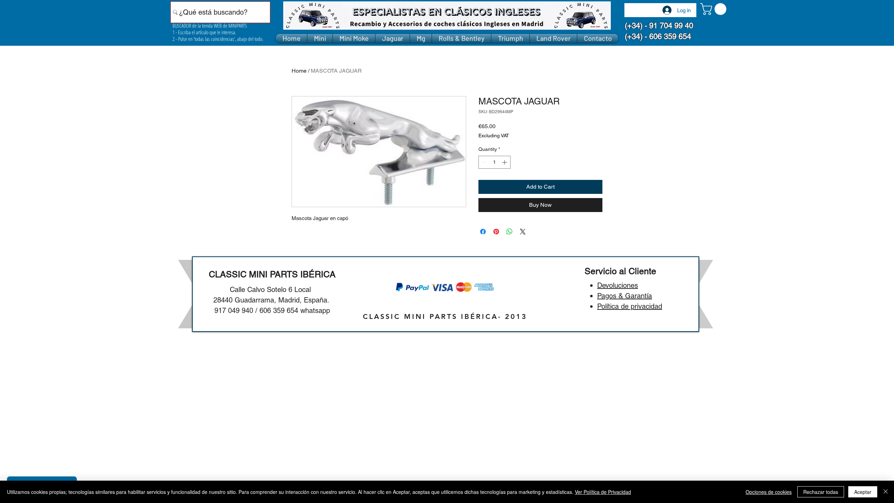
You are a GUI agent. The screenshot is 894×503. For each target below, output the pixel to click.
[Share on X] (523, 231)
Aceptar (862, 491)
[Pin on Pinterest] (496, 231)
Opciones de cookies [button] (769, 491)
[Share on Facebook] (483, 231)
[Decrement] (483, 162)
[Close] (885, 491)
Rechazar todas (820, 491)
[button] (714, 9)
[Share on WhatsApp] (509, 231)
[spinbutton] (494, 162)
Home (299, 70)
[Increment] (505, 162)
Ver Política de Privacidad (603, 491)
